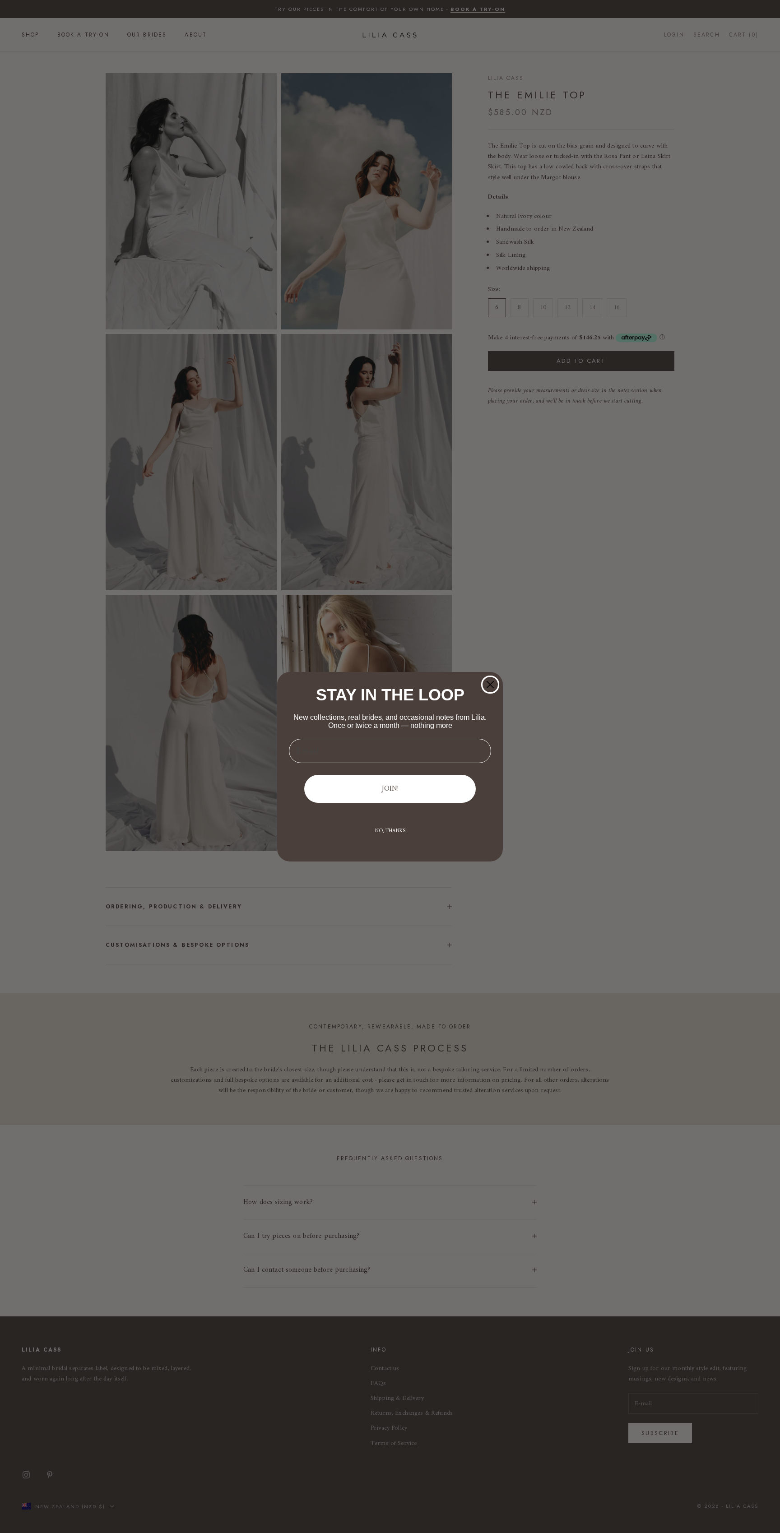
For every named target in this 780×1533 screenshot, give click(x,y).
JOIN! (390, 789)
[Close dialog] (490, 684)
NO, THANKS (390, 831)
